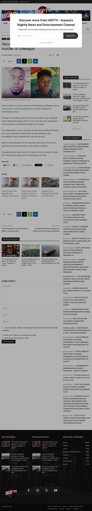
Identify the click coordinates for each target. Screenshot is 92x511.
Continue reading (46, 42)
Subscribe (70, 35)
